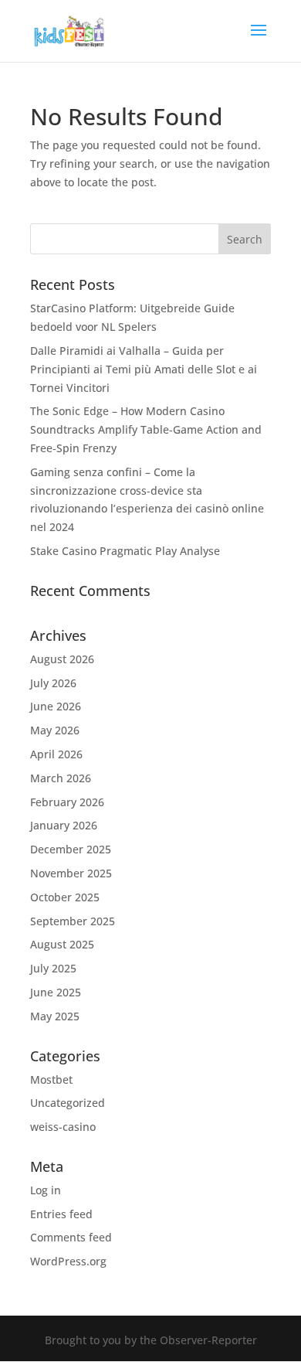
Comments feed (71, 1237)
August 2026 (62, 659)
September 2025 (72, 921)
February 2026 (67, 802)
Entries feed (61, 1214)
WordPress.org (68, 1261)
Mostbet (51, 1079)
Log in (45, 1190)
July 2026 (53, 683)
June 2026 (55, 706)
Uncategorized (67, 1102)
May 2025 (54, 1016)
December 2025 (70, 849)
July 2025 (53, 968)
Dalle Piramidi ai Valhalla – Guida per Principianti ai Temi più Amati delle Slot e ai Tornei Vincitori (143, 369)
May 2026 (54, 730)
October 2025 (65, 897)
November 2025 (71, 873)
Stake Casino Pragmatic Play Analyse (125, 550)
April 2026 (56, 754)
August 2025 (62, 944)
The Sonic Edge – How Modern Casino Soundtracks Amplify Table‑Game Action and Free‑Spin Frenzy (146, 429)
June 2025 (55, 992)
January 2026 (63, 825)
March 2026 (60, 778)
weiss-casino (63, 1126)
